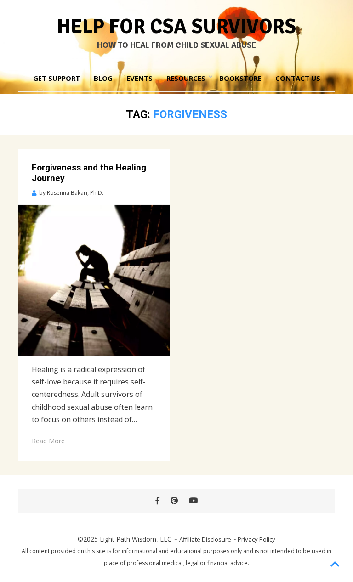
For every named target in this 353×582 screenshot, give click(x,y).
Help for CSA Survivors (176, 26)
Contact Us (297, 78)
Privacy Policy (256, 539)
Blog (103, 78)
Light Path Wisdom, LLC (135, 539)
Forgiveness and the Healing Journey (89, 172)
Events (139, 78)
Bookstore (240, 78)
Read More (48, 440)
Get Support (56, 78)
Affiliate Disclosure (205, 539)
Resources (185, 78)
